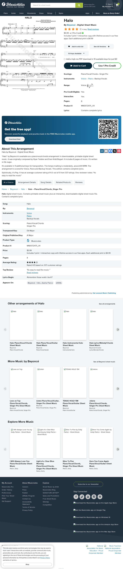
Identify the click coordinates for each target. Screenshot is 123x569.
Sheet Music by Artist (51, 487)
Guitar (13, 13)
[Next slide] (118, 329)
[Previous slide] (5, 329)
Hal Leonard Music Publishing (104, 293)
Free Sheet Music (49, 499)
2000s (59, 283)
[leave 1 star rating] (66, 29)
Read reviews (93, 29)
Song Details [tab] (46, 182)
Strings (49, 13)
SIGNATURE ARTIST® (51, 493)
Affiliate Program (28, 496)
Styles (61, 13)
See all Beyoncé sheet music (104, 362)
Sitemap (46, 502)
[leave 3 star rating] (73, 29)
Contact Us (26, 499)
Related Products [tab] (63, 182)
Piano (6, 13)
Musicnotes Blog (49, 490)
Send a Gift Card (89, 6)
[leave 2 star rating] (69, 29)
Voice (21, 13)
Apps (87, 13)
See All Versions (100, 46)
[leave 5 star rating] (80, 29)
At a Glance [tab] (8, 182)
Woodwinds (31, 13)
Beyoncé (71, 25)
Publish (25, 493)
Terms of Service (28, 507)
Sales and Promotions (51, 496)
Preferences (6, 493)
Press (24, 490)
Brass (41, 13)
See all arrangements (107, 304)
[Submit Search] (79, 5)
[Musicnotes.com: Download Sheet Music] (13, 5)
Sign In (110, 4)
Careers (25, 487)
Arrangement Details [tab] (27, 182)
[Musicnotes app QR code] (108, 130)
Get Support (6, 501)
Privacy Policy (27, 510)
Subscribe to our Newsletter (88, 484)
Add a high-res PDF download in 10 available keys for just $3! (91, 59)
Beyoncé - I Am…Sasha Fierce (40, 283)
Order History (7, 490)
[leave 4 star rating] (77, 29)
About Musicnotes (30, 483)
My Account (107, 6)
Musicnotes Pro (89, 4)
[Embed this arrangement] (102, 151)
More (98, 14)
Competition (47, 505)
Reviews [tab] (79, 182)
